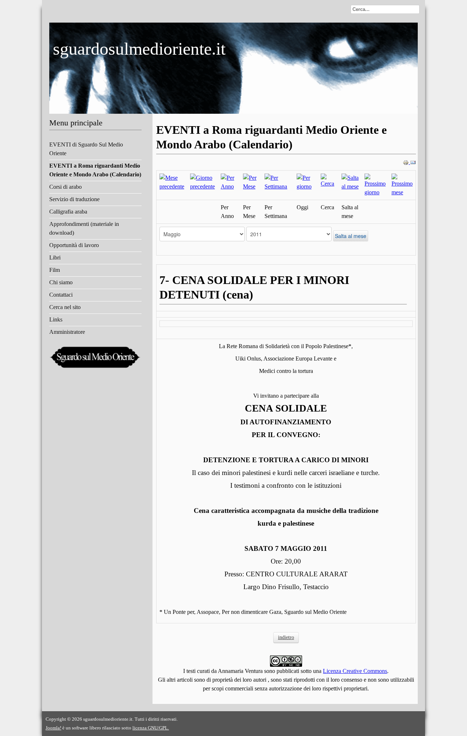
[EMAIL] (413, 162)
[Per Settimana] (277, 182)
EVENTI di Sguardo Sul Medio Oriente (86, 148)
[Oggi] (306, 182)
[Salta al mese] (350, 182)
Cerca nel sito (65, 307)
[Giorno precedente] (202, 182)
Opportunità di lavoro (74, 245)
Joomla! (53, 728)
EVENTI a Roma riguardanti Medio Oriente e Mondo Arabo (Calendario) (95, 170)
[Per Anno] (229, 182)
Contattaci (61, 295)
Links (55, 319)
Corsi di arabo (65, 187)
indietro (286, 637)
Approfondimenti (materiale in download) (84, 228)
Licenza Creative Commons (355, 671)
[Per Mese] (251, 182)
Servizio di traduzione (74, 199)
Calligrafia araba (68, 212)
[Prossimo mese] (402, 185)
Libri (55, 257)
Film (54, 270)
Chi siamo (61, 282)
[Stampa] (406, 162)
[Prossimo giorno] (375, 185)
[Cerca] (328, 180)
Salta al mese (350, 236)
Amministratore (67, 332)
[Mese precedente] (171, 182)
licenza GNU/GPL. (150, 728)
